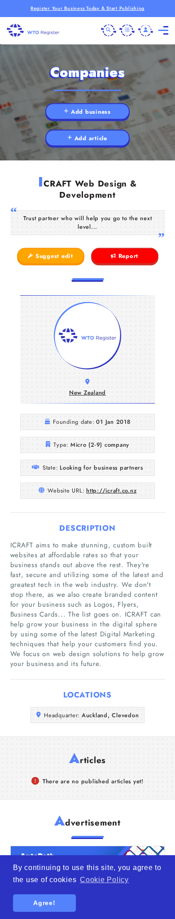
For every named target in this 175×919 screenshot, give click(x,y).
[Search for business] (108, 30)
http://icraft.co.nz (111, 490)
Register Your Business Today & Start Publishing (87, 8)
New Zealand (87, 392)
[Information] (127, 30)
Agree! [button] (44, 902)
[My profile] (145, 30)
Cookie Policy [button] (104, 879)
